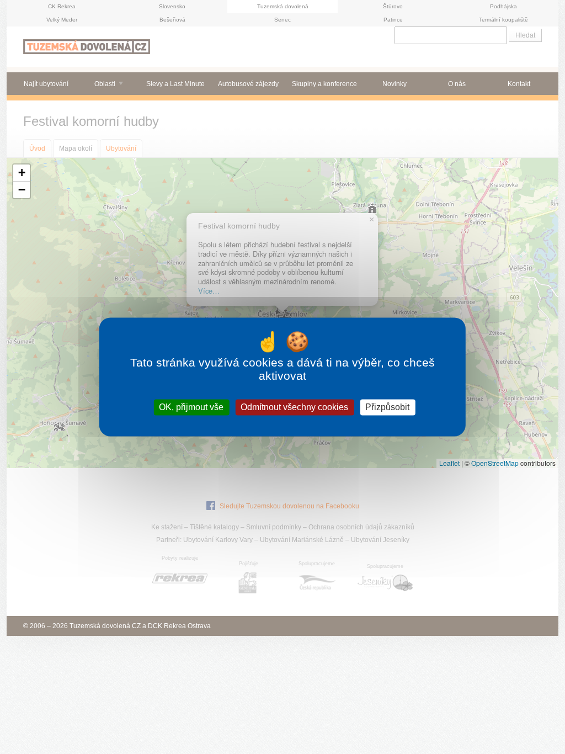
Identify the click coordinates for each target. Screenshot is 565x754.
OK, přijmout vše (191, 407)
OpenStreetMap (495, 463)
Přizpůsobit (387, 407)
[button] (21, 173)
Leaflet (449, 463)
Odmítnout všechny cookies (294, 407)
